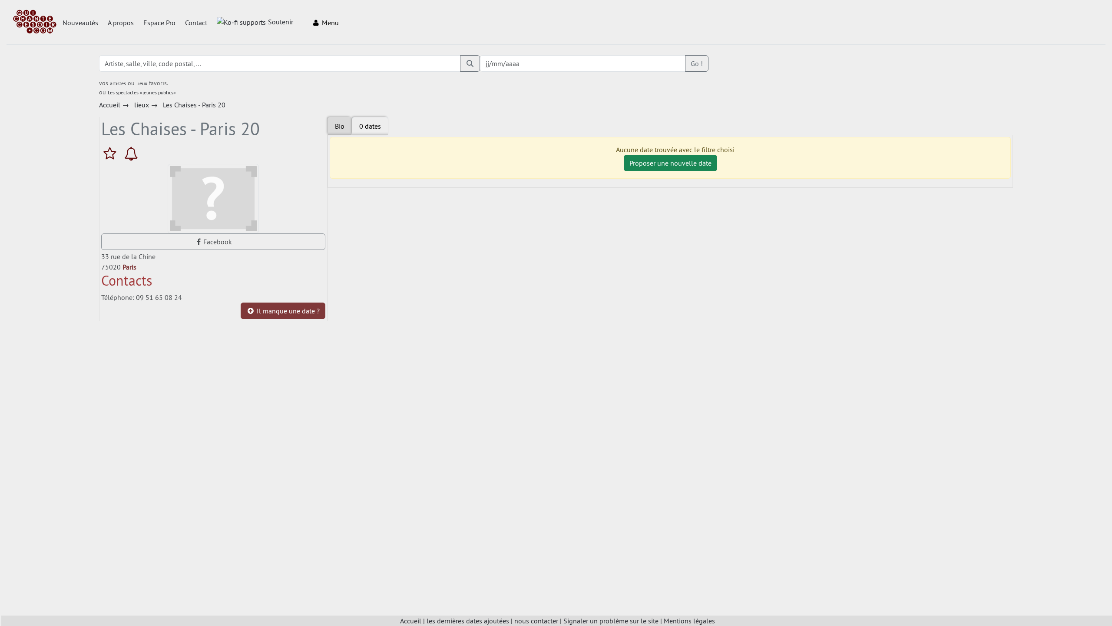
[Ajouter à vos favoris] (111, 153)
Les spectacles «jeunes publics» (142, 92)
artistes (118, 83)
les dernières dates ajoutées (468, 620)
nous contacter (536, 620)
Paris (129, 267)
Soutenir (280, 21)
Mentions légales (689, 620)
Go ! (697, 63)
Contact (196, 22)
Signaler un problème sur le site (611, 620)
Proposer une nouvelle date (670, 163)
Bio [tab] (339, 126)
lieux (141, 83)
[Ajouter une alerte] (131, 153)
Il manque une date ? (287, 310)
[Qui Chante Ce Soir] (34, 22)
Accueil (410, 620)
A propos (121, 22)
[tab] (370, 126)
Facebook (217, 241)
